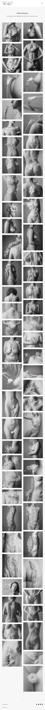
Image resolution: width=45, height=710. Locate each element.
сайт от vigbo (4, 707)
